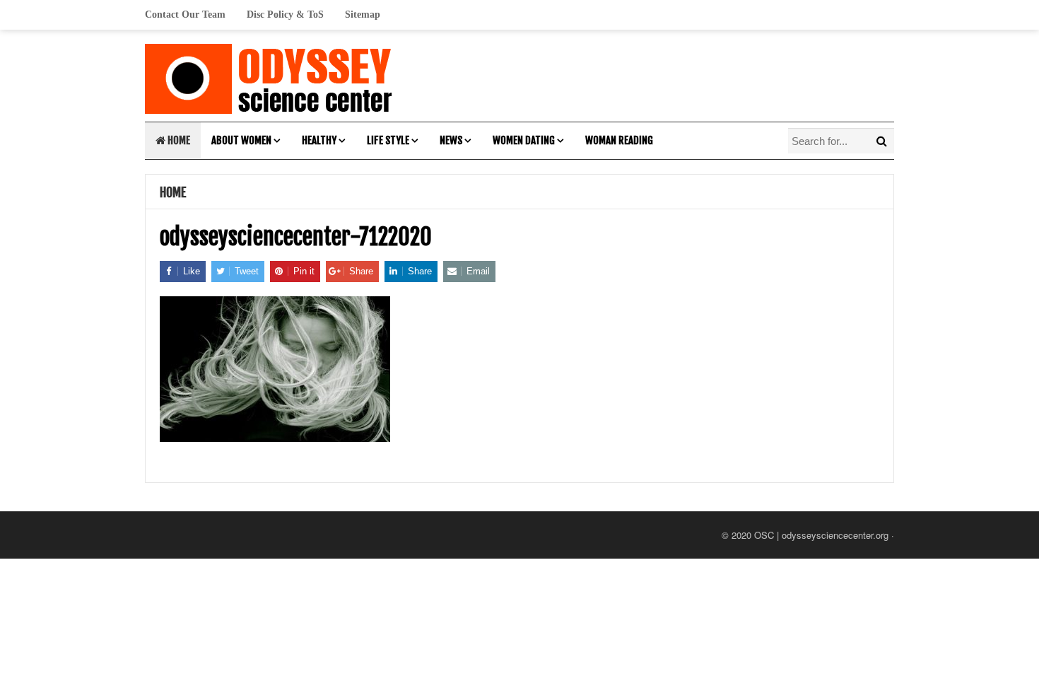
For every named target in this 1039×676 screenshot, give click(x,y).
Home (177, 140)
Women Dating (524, 140)
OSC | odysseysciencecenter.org (821, 535)
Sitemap (362, 14)
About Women (241, 140)
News (451, 140)
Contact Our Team (185, 14)
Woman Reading (619, 140)
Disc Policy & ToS (285, 14)
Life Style (388, 140)
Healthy (319, 140)
